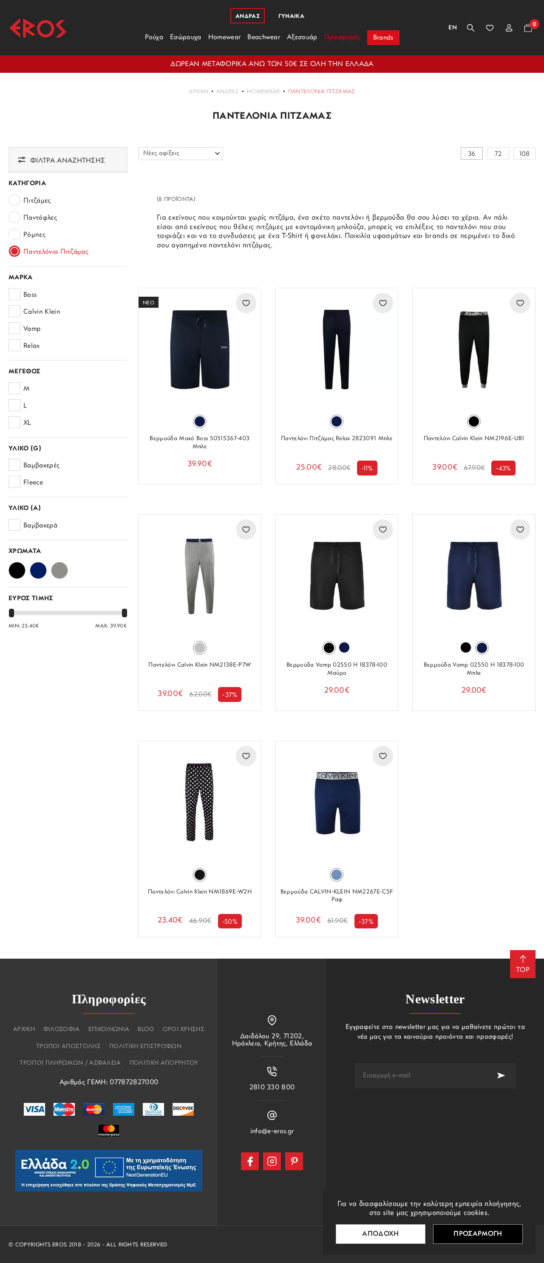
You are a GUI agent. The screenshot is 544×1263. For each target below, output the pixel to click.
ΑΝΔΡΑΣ (227, 92)
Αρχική (198, 92)
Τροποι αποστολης (68, 1047)
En (452, 28)
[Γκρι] (59, 568)
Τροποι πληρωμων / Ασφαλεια (70, 1063)
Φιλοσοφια (61, 1030)
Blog (146, 1030)
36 (472, 154)
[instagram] (272, 1161)
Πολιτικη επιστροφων (145, 1047)
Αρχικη (24, 1030)
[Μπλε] (38, 568)
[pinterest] (294, 1161)
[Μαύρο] (17, 568)
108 (524, 154)
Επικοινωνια (109, 1030)
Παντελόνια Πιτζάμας (321, 92)
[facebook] (250, 1161)
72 (498, 154)
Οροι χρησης (184, 1030)
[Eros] (37, 28)
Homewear (263, 92)
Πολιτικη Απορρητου (164, 1063)
